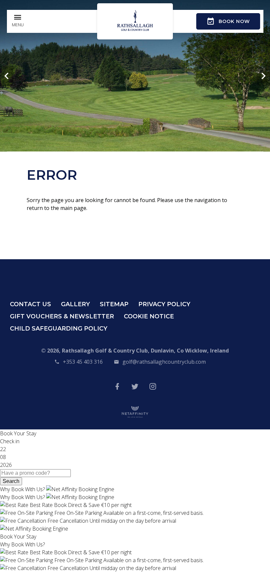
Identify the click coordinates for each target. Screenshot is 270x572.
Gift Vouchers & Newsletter (62, 316)
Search (11, 481)
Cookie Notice (149, 316)
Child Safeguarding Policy (58, 328)
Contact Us (30, 304)
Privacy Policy (164, 304)
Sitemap (114, 304)
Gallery (75, 304)
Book (234, 21)
